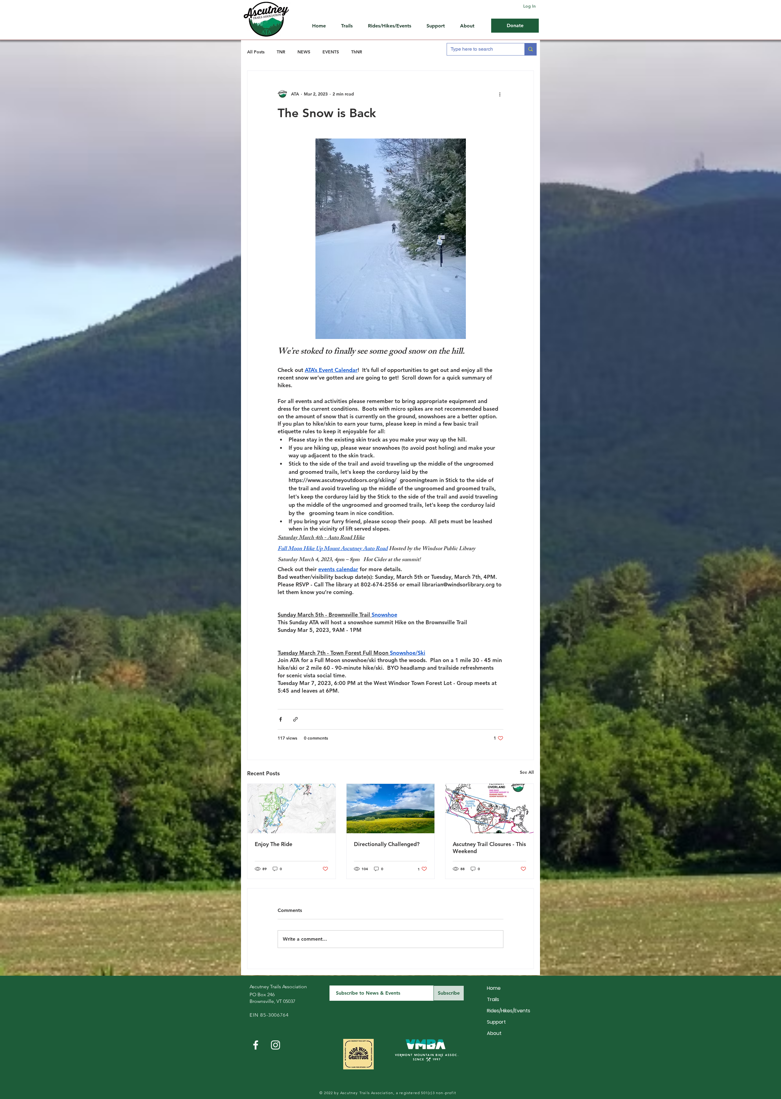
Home (494, 988)
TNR (281, 52)
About (494, 1033)
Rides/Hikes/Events (508, 1010)
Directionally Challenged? (386, 844)
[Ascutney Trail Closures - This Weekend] (489, 808)
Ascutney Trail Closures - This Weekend (489, 848)
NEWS (303, 52)
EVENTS (330, 52)
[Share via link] (295, 719)
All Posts (256, 52)
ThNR (356, 52)
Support (496, 1021)
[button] (438, 26)
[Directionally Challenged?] (391, 808)
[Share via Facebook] (280, 719)
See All (527, 772)
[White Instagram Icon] (275, 1045)
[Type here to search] (530, 49)
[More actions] (499, 94)
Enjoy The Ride (273, 844)
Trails (493, 999)
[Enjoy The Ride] (291, 808)
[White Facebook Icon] (256, 1045)
